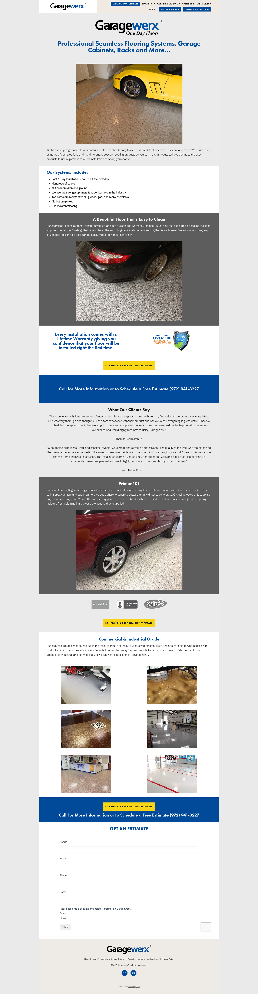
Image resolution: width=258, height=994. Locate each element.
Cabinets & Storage (109, 959)
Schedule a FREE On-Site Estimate (129, 623)
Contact (150, 959)
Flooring (95, 959)
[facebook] (125, 973)
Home (87, 959)
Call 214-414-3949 (170, 9)
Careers (141, 959)
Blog (157, 959)
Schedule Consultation (125, 4)
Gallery (123, 959)
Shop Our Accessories (197, 9)
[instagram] (133, 973)
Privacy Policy (168, 959)
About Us (132, 959)
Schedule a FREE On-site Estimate (129, 365)
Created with (129, 987)
